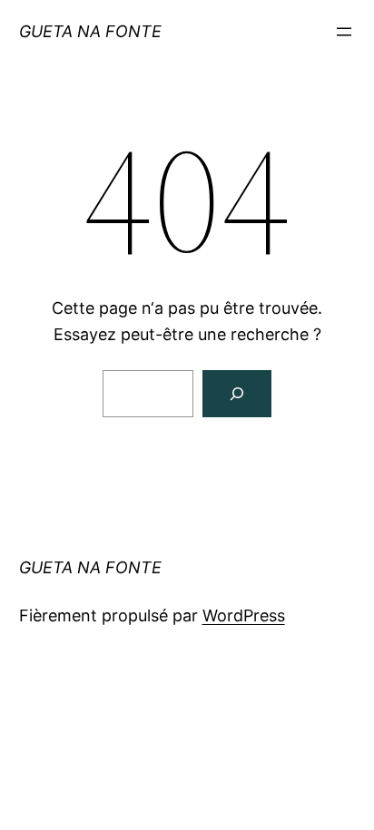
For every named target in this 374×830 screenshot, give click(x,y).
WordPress (243, 615)
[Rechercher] (236, 393)
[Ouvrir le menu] (344, 32)
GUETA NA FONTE (90, 31)
